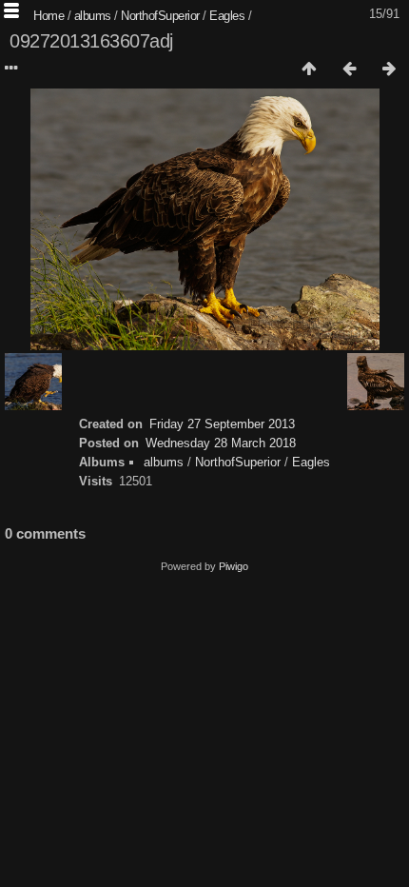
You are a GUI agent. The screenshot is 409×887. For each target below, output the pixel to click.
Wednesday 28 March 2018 (221, 443)
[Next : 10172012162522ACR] (389, 69)
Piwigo (233, 566)
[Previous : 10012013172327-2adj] (349, 69)
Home (48, 16)
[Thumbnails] (309, 69)
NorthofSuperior (160, 16)
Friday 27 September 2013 (222, 424)
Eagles (226, 16)
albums (92, 16)
